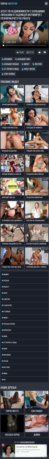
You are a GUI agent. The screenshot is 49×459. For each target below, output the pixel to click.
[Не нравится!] (44, 52)
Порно (9, 3)
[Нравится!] (39, 52)
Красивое (8, 59)
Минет (26, 64)
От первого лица (11, 68)
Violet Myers (29, 68)
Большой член (23, 59)
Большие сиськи (11, 64)
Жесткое (38, 64)
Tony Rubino (9, 73)
